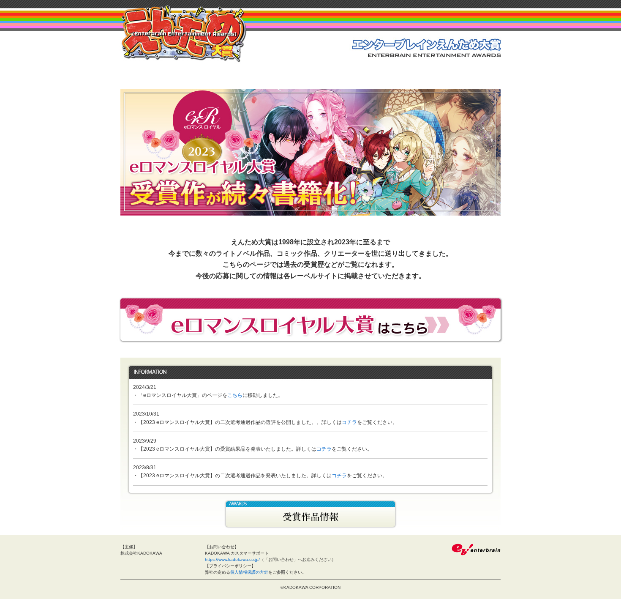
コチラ (349, 422)
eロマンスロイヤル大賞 (310, 319)
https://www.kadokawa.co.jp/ (232, 559)
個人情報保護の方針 (249, 572)
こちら (234, 395)
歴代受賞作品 (310, 514)
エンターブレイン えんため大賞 (183, 33)
